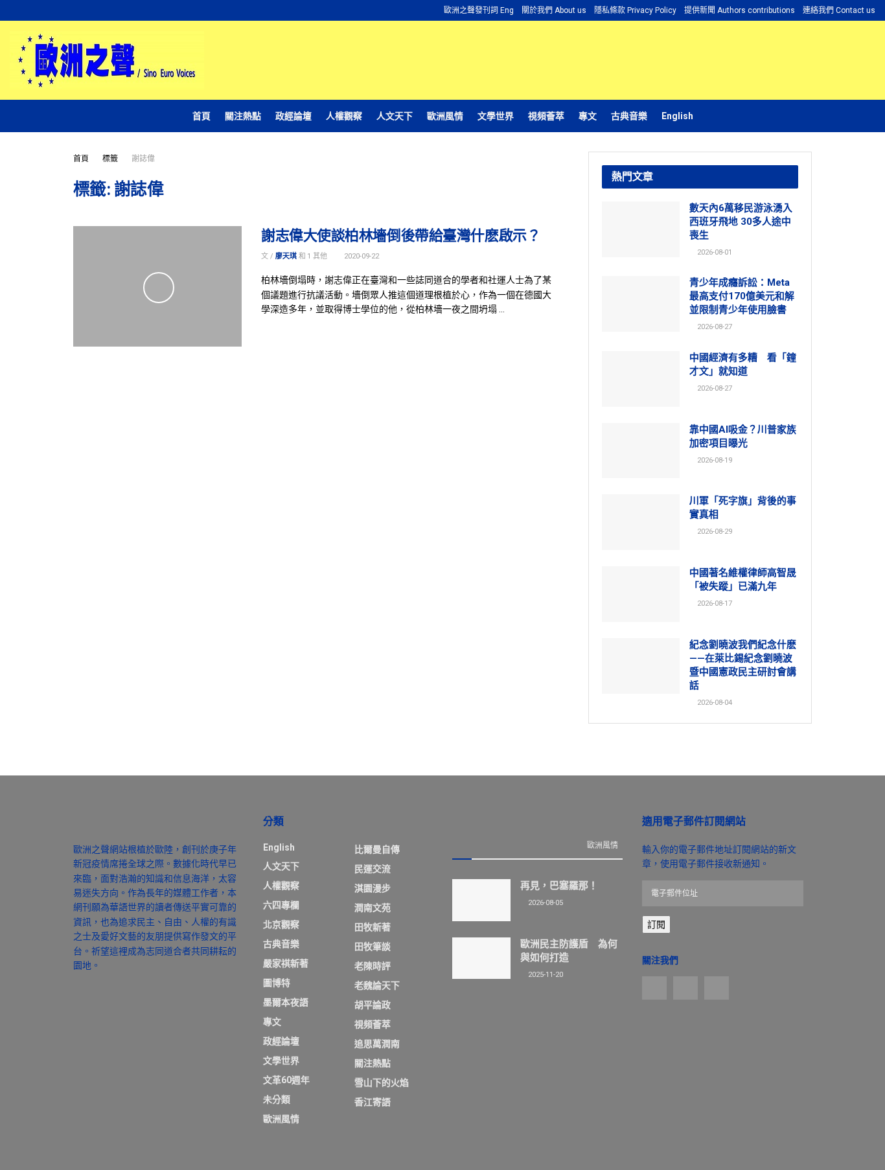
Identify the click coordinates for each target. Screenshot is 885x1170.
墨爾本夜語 (285, 1002)
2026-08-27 (713, 327)
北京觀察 (281, 924)
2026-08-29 (713, 531)
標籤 (110, 158)
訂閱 (656, 924)
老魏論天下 (377, 985)
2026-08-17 (713, 603)
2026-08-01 (713, 252)
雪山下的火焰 (381, 1082)
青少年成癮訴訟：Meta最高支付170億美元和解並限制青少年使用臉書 (741, 296)
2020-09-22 (360, 256)
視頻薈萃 (546, 116)
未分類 (276, 1099)
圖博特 (276, 983)
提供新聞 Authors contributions (739, 10)
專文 (588, 116)
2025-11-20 (544, 974)
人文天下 (394, 116)
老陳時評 (372, 966)
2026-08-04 (713, 702)
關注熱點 (243, 116)
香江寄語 (372, 1102)
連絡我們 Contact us (839, 10)
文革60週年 (286, 1080)
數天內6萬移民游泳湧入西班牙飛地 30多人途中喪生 (740, 221)
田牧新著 (372, 927)
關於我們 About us (554, 10)
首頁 (201, 116)
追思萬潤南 (377, 1043)
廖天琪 (286, 256)
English (677, 116)
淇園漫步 (372, 888)
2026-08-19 (713, 460)
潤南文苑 (372, 907)
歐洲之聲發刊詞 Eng (479, 10)
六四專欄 (281, 905)
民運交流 (372, 869)
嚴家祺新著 (285, 963)
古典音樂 (629, 116)
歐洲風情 (445, 116)
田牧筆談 (372, 946)
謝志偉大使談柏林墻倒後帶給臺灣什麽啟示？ (400, 235)
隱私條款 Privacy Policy (635, 10)
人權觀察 (344, 116)
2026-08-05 (544, 903)
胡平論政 (372, 1005)
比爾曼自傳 (377, 849)
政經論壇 (293, 116)
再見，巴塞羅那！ (559, 885)
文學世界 (495, 116)
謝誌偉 (143, 158)
